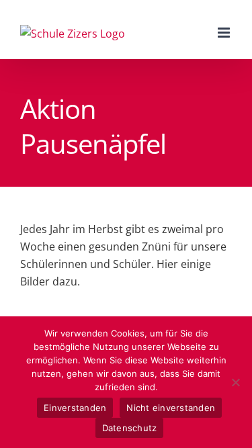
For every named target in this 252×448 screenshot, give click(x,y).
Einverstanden (75, 407)
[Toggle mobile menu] (225, 33)
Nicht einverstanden (170, 407)
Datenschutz (129, 427)
